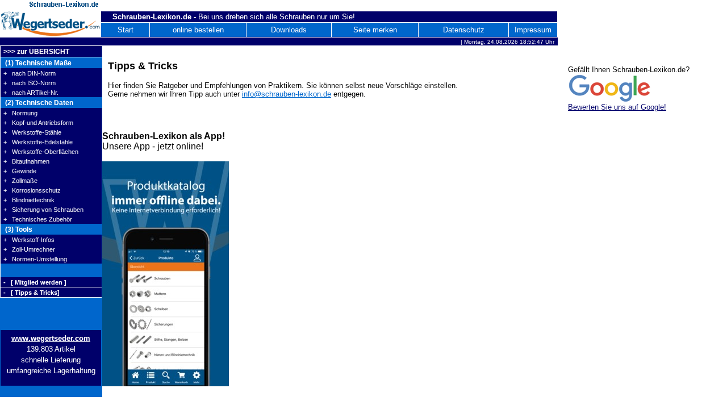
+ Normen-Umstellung (35, 259)
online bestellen (198, 30)
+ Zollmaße (20, 180)
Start (125, 30)
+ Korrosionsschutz (32, 190)
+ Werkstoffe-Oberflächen (40, 151)
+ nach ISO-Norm (29, 83)
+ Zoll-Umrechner (29, 249)
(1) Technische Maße (37, 63)
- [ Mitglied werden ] (34, 282)
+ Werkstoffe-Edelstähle (38, 142)
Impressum (533, 30)
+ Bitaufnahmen (26, 161)
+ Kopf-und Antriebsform (38, 122)
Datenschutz (463, 30)
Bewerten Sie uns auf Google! (617, 107)
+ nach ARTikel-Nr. (31, 92)
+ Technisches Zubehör (37, 219)
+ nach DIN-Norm (29, 73)
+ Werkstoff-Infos (29, 239)
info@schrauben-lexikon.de (286, 94)
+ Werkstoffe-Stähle (32, 132)
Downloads (289, 30)
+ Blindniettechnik (29, 200)
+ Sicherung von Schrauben (43, 209)
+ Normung (20, 113)
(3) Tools (17, 229)
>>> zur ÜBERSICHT (36, 52)
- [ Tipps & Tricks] (31, 292)
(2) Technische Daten (38, 103)
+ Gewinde (19, 171)
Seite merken (375, 30)
